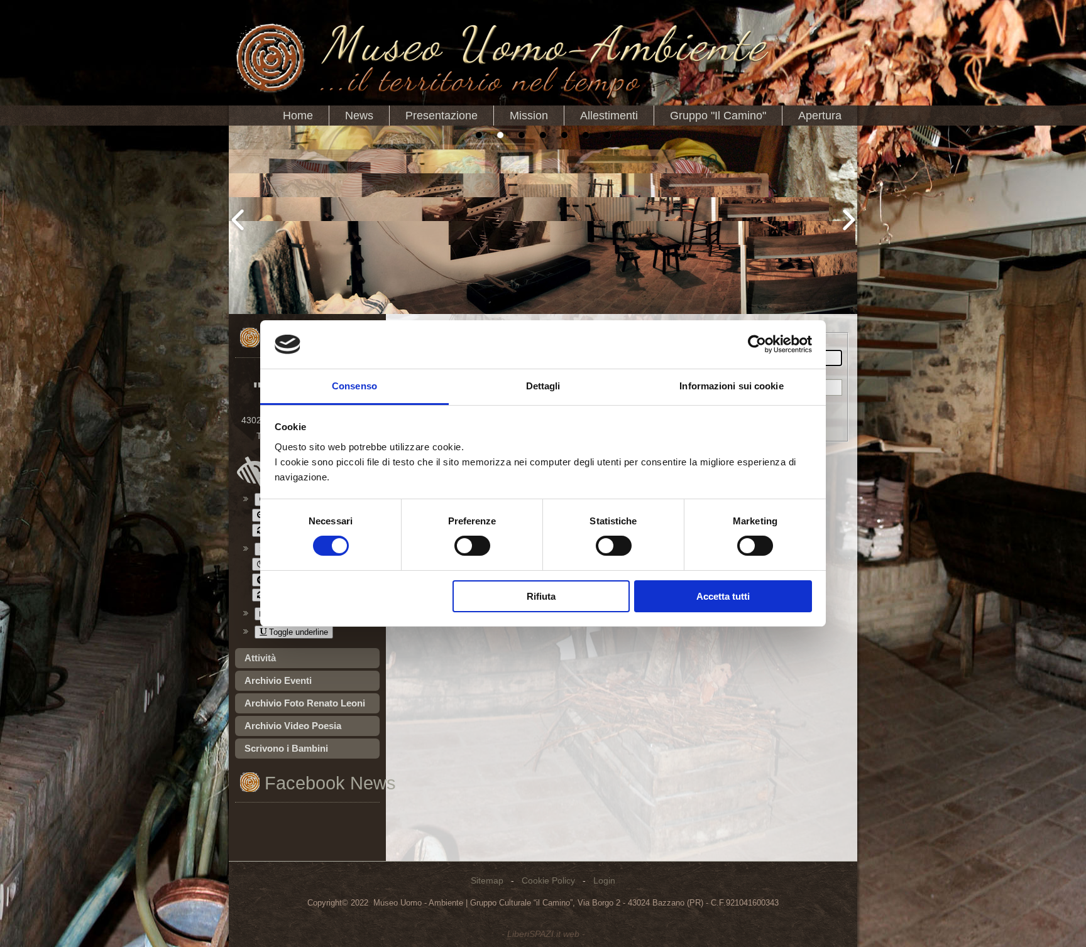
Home (298, 115)
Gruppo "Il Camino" (718, 115)
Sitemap (487, 880)
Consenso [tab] (354, 386)
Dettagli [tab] (543, 386)
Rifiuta (541, 596)
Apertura (820, 115)
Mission (529, 115)
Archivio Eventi (278, 680)
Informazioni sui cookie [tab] (731, 386)
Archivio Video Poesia (292, 725)
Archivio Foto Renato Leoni (304, 703)
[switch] (472, 546)
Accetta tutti (723, 596)
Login (604, 880)
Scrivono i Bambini (286, 748)
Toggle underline (297, 632)
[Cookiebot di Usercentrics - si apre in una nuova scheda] (757, 344)
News (359, 115)
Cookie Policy (548, 880)
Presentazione (441, 115)
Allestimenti (609, 115)
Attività (260, 657)
